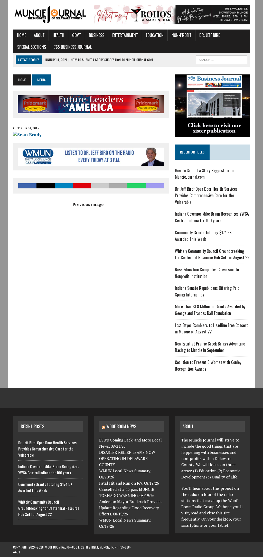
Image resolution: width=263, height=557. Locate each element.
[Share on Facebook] (27, 185)
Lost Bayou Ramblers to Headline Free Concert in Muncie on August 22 (211, 328)
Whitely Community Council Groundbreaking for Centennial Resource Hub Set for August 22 (212, 254)
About (39, 35)
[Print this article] (118, 185)
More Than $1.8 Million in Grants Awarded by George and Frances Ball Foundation (210, 309)
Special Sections (31, 47)
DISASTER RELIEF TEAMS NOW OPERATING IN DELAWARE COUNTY (127, 458)
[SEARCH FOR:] (221, 59)
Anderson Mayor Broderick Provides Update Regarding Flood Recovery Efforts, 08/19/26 (130, 507)
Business (96, 35)
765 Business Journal (73, 47)
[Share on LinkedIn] (64, 185)
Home (21, 35)
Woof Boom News (121, 426)
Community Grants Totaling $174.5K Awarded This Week (203, 235)
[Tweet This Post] (45, 185)
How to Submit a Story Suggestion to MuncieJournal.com (204, 173)
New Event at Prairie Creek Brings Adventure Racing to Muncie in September (210, 347)
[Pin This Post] (82, 185)
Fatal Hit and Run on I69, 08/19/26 (129, 483)
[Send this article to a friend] (100, 185)
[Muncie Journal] (50, 14)
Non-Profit (181, 35)
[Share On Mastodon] (155, 185)
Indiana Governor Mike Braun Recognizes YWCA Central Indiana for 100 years (212, 217)
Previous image (88, 204)
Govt (76, 35)
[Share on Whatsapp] (136, 185)
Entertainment (125, 35)
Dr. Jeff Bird (210, 35)
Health (58, 35)
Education (155, 35)
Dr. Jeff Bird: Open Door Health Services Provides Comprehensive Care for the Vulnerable (206, 195)
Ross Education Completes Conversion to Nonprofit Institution (207, 272)
